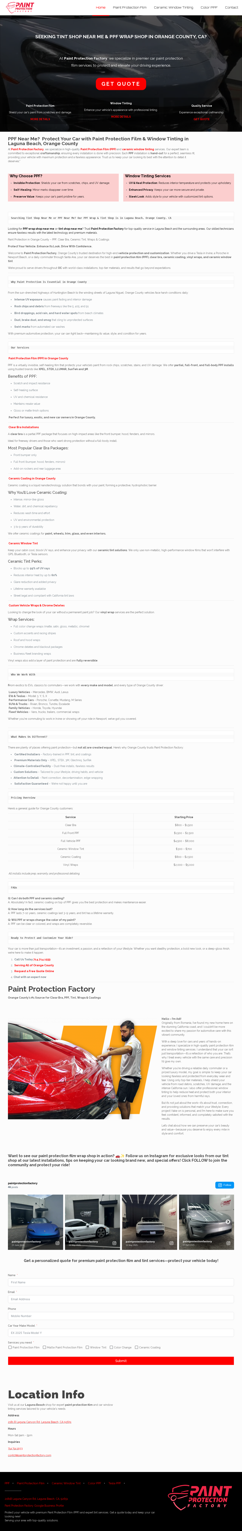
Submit (121, 1361)
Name (12, 1275)
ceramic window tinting (138, 149)
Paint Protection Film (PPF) (98, 149)
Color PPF (94, 1483)
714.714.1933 (41, 959)
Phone (12, 1308)
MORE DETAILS (40, 119)
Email (11, 1292)
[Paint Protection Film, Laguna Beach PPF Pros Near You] (20, 7)
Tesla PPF (115, 1483)
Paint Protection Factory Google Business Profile (34, 1505)
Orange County (60, 143)
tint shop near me (70, 228)
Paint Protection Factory (85, 58)
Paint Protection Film (116, 139)
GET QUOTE (202, 119)
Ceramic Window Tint (66, 1483)
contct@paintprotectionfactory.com (29, 1455)
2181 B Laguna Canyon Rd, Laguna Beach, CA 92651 (39, 1422)
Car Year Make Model (21, 1325)
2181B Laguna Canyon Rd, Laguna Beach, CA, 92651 (36, 1498)
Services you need (20, 1342)
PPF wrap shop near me (38, 228)
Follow (227, 1184)
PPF (7, 1483)
